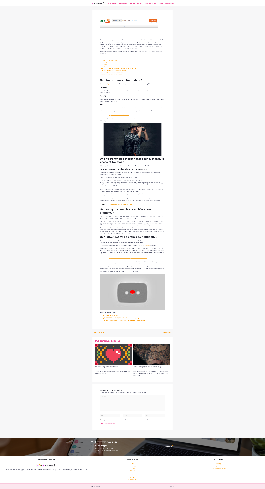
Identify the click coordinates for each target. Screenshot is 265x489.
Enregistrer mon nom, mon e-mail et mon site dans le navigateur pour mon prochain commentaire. (129, 420)
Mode (151, 3)
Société (161, 3)
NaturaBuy (106, 84)
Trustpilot (147, 245)
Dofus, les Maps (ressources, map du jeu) (147, 367)
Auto (109, 3)
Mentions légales (218, 467)
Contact (218, 463)
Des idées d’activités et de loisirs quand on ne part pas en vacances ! (124, 320)
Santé (155, 3)
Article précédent (98, 332)
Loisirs (146, 3)
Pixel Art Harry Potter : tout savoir (106, 367)
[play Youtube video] (132, 292)
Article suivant (167, 332)
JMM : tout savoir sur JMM (110, 315)
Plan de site (218, 465)
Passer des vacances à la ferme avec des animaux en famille (121, 319)
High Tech (132, 3)
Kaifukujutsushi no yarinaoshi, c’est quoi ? (115, 317)
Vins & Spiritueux (169, 3)
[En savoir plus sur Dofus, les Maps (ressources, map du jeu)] (151, 354)
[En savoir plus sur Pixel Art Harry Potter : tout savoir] (113, 354)
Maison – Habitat (123, 3)
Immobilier (140, 3)
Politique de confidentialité (218, 468)
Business (114, 3)
